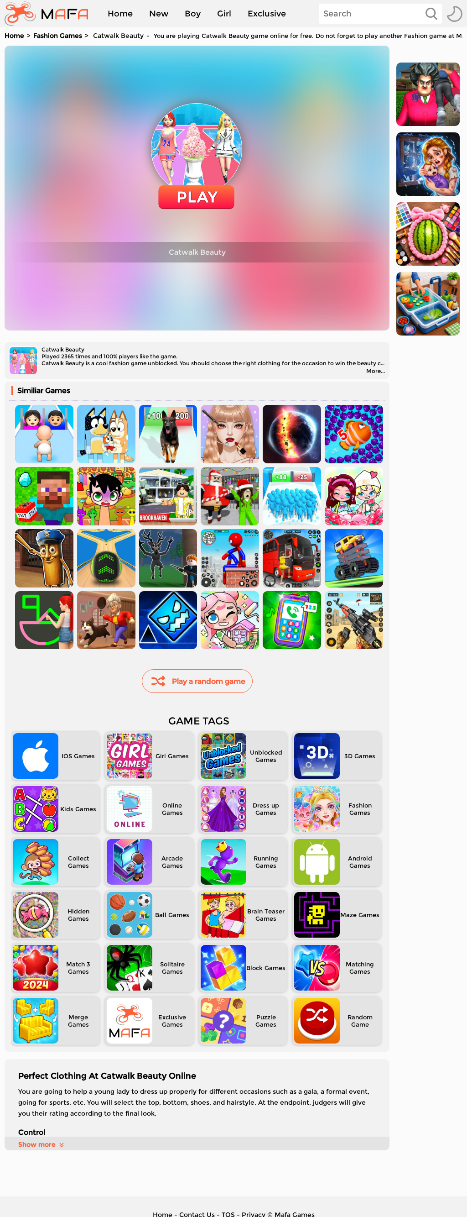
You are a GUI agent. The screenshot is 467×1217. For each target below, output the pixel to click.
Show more (37, 1144)
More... (375, 370)
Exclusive (267, 14)
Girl (224, 14)
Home (120, 14)
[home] (51, 13)
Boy (193, 14)
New (158, 14)
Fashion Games (57, 35)
